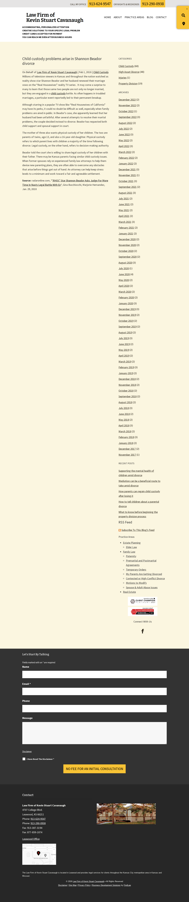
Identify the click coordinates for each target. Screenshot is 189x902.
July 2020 (124, 268)
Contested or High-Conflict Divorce (145, 578)
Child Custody (101, 72)
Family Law (129, 551)
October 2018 (126, 390)
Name (25, 666)
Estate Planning (132, 542)
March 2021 (125, 222)
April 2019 (124, 355)
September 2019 (128, 326)
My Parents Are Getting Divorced (144, 574)
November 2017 (127, 454)
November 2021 (127, 175)
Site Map (72, 885)
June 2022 (124, 134)
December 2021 (127, 169)
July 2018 (124, 408)
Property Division (128, 83)
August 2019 (125, 332)
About (118, 17)
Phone (26, 701)
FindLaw (127, 885)
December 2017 (127, 448)
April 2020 (124, 285)
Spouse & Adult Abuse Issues (142, 587)
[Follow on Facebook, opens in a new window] (142, 631)
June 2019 (124, 344)
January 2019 (126, 373)
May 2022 (124, 140)
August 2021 (125, 192)
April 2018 (124, 425)
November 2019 (127, 315)
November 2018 (127, 385)
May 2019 (124, 350)
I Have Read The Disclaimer (40, 759)
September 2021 (128, 187)
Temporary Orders (136, 569)
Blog (150, 17)
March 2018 (125, 431)
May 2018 (124, 419)
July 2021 (124, 198)
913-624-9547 (100, 3)
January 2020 (126, 303)
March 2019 (125, 361)
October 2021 (126, 181)
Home (107, 17)
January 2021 (126, 233)
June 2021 (124, 204)
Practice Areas (134, 17)
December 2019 (127, 309)
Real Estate (129, 592)
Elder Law (131, 547)
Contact (161, 17)
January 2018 (126, 443)
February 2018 (126, 437)
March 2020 (125, 291)
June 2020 (124, 274)
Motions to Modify (136, 583)
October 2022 (126, 111)
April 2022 (124, 146)
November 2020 (127, 245)
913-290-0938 (153, 3)
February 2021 (126, 227)
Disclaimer (27, 751)
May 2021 (124, 210)
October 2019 (126, 320)
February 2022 (126, 157)
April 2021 (124, 216)
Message (27, 718)
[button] (186, 881)
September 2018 (128, 396)
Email (26, 684)
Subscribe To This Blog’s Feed (138, 530)
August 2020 (125, 262)
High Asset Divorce (129, 72)
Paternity (131, 556)
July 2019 (124, 338)
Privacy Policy (84, 885)
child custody (58, 93)
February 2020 (126, 297)
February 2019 (126, 367)
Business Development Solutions (106, 885)
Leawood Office (31, 839)
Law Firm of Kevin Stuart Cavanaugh (57, 72)
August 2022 (125, 123)
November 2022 (127, 105)
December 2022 (127, 99)
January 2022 (126, 163)
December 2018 (127, 379)
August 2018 (125, 402)
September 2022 (128, 117)
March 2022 (125, 152)
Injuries (123, 77)
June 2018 (124, 414)
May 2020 (124, 280)
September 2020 (128, 256)
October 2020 (126, 251)
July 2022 (124, 128)
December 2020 (127, 239)
